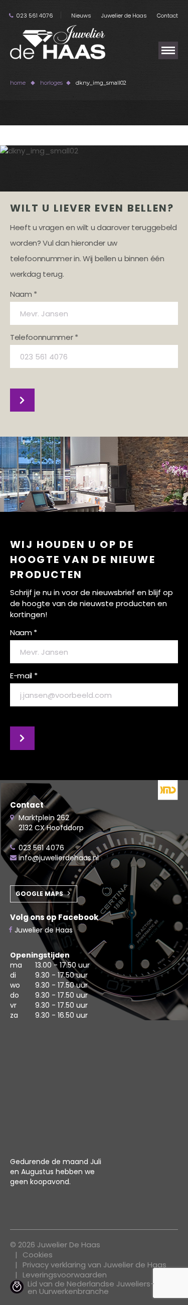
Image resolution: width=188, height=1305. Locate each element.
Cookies (38, 1254)
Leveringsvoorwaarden (65, 1274)
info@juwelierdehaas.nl (59, 858)
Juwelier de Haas (124, 16)
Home (18, 82)
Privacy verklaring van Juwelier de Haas (94, 1264)
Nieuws (81, 16)
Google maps (39, 893)
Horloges (51, 82)
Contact (167, 16)
